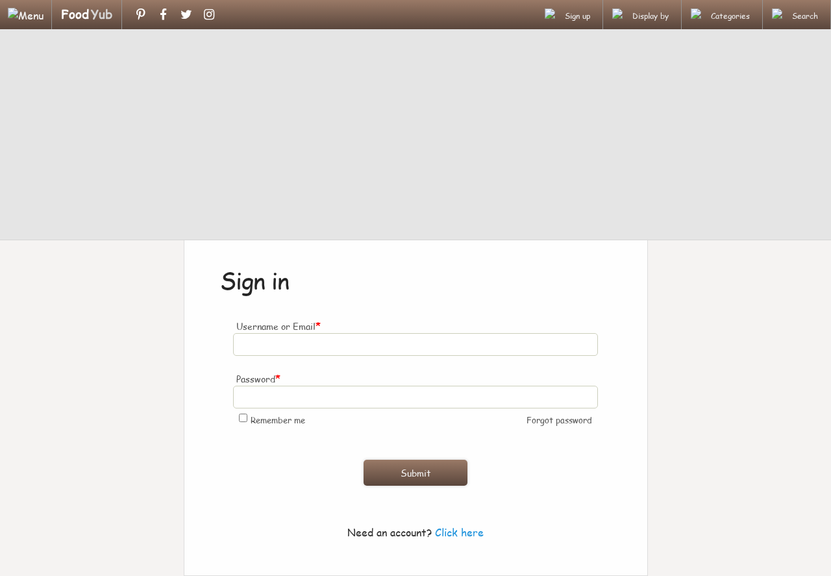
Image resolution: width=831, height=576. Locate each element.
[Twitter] (186, 14)
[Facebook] (163, 14)
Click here (459, 532)
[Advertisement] (415, 136)
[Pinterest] (140, 14)
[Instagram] (208, 14)
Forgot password (559, 420)
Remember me (278, 420)
